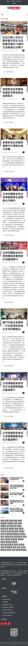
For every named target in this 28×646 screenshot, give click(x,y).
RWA (20, 523)
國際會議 (3, 531)
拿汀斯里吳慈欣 (8, 536)
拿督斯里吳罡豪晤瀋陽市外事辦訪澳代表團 (13, 146)
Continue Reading (9, 71)
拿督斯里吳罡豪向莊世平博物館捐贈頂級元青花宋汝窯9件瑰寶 (17, 502)
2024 (11, 520)
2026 (20, 520)
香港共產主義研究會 (21, 550)
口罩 (17, 528)
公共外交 (11, 528)
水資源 (2, 542)
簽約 (2, 547)
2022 (2, 520)
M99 (16, 523)
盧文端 (15, 544)
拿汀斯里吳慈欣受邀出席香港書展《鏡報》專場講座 (16, 493)
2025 (15, 520)
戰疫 (2, 536)
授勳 (2, 539)
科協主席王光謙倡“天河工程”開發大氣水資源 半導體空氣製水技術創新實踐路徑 (16, 510)
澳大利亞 (8, 542)
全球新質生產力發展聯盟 (7, 607)
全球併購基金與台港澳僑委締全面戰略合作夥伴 (13, 197)
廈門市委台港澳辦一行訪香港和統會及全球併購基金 (13, 326)
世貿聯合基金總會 (11, 526)
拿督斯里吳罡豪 (18, 536)
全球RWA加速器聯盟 (6, 610)
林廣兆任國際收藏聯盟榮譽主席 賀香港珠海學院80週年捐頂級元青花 (17, 487)
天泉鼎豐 (22, 531)
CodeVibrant (14, 644)
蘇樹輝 (8, 550)
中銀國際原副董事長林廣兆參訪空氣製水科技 (16, 478)
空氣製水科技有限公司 (7, 615)
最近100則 (19, 1)
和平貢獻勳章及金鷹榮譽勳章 (8, 612)
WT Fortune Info (13, 50)
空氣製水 (22, 544)
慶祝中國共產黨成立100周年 (11, 534)
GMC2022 (10, 523)
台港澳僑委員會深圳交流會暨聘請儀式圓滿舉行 (13, 387)
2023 (7, 520)
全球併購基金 (4, 528)
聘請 (19, 547)
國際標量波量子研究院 (12, 531)
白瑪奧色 (14, 542)
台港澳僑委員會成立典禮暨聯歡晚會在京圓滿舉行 (13, 436)
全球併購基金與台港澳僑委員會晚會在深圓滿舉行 (13, 256)
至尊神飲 (3, 550)
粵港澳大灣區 (8, 547)
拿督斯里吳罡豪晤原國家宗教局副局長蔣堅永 (13, 93)
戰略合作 (22, 534)
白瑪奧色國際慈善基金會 (6, 544)
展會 (2, 534)
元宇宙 (19, 526)
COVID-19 (3, 523)
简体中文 (8, 1)
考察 (14, 547)
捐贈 (25, 536)
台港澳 (21, 528)
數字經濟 (7, 539)
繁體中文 (13, 1)
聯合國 (23, 547)
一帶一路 (3, 526)
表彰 (13, 550)
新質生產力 (14, 539)
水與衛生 (21, 539)
